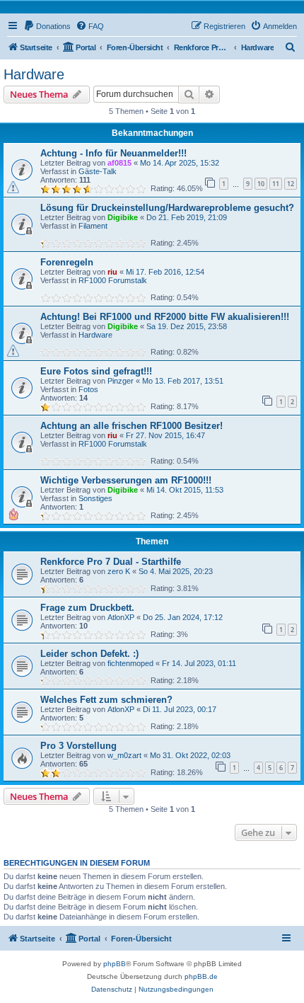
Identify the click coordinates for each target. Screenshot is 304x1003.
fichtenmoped (130, 663)
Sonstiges (95, 498)
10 (260, 183)
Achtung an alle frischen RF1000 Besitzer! (131, 425)
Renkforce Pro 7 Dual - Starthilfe (110, 561)
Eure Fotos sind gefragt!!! (96, 371)
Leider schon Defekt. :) (89, 653)
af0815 (119, 163)
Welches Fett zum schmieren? (106, 699)
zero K (118, 571)
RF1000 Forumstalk (112, 280)
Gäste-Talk (97, 171)
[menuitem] (47, 26)
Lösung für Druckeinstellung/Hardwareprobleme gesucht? (167, 207)
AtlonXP (120, 617)
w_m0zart (124, 755)
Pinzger (120, 381)
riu (112, 272)
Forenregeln (66, 262)
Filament (92, 226)
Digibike (122, 217)
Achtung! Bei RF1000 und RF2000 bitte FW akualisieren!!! (164, 316)
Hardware (34, 74)
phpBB (114, 964)
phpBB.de (201, 976)
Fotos (88, 389)
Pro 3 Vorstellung (78, 745)
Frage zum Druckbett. (87, 607)
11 (275, 183)
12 (290, 183)
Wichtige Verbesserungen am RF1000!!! (125, 480)
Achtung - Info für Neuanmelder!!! (113, 153)
